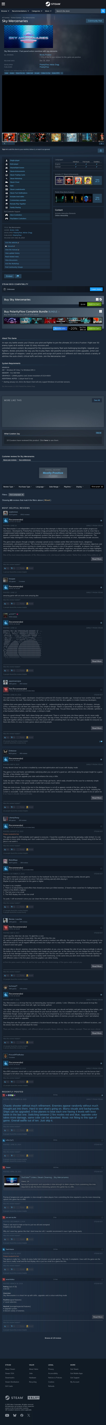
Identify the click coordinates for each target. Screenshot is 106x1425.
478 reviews (23, 988)
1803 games (13, 683)
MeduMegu (13, 860)
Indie (6, 73)
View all (98, 433)
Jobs (31, 1373)
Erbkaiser (12, 751)
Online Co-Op (45, 73)
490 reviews (23, 753)
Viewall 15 (97, 198)
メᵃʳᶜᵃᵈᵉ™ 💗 (13, 614)
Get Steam (74, 1369)
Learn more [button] (96, 289)
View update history (12, 253)
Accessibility (53, 1373)
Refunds (51, 1386)
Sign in (4, 149)
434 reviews (22, 820)
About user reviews (10, 460)
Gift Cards (9, 1386)
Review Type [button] (8, 487)
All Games (5, 18)
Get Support (74, 1378)
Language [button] (40, 487)
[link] (77, 328)
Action (12, 73)
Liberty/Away (14, 818)
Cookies (51, 1382)
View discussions (11, 260)
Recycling (32, 1382)
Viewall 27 (97, 180)
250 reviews (23, 683)
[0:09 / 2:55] (53, 103)
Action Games (16, 18)
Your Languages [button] (15, 495)
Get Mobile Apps (76, 1373)
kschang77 (13, 986)
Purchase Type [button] (24, 487)
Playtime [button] (67, 487)
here (46, 440)
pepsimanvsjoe (15, 681)
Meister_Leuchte (15, 919)
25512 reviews (25, 514)
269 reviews (24, 862)
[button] (5, 11)
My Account (74, 1382)
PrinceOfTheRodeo (16, 1055)
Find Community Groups (14, 267)
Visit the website (11, 243)
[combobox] (78, 11)
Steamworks (9, 1378)
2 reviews (22, 581)
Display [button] (79, 487)
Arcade (37, 73)
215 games (12, 581)
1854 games (13, 988)
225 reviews (23, 922)
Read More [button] (96, 559)
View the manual (11, 250)
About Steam (10, 1369)
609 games (12, 820)
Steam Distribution (12, 1382)
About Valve (33, 1369)
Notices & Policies (55, 1378)
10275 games (13, 862)
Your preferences (25, 460)
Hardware (32, 1378)
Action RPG (55, 73)
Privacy (51, 1369)
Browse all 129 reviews (53, 1338)
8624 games (13, 753)
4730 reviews (13, 617)
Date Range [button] (53, 487)
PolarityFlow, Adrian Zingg (49, 65)
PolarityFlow (44, 67)
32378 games (13, 514)
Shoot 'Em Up (20, 73)
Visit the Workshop (12, 264)
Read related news (12, 257)
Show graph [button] (96, 487)
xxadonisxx (13, 512)
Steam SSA (9, 1373)
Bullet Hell (30, 73)
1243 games (13, 922)
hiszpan (12, 579)
